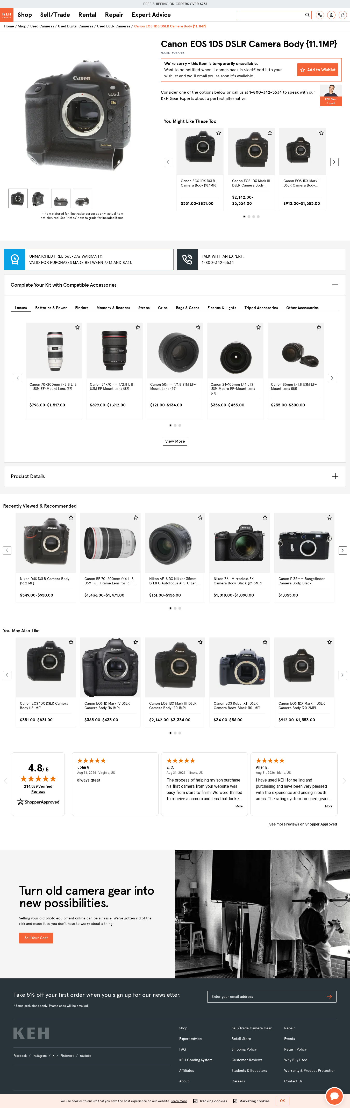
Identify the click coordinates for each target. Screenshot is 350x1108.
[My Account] (331, 15)
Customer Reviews (247, 1060)
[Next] (334, 162)
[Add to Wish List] (218, 133)
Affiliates (186, 1070)
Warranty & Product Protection (309, 1070)
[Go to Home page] (6, 15)
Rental (87, 15)
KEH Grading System (195, 1060)
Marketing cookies (254, 1101)
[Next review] (344, 780)
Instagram (40, 1056)
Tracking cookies (213, 1101)
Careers (238, 1081)
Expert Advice (151, 15)
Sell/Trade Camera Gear (252, 1028)
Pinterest (67, 1056)
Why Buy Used (295, 1060)
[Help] (320, 15)
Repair (114, 15)
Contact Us (293, 1081)
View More (175, 441)
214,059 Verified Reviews (39, 789)
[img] (38, 778)
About (184, 1081)
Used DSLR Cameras (113, 26)
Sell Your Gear (36, 938)
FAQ (182, 1049)
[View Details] (200, 160)
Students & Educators (249, 1070)
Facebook (20, 1056)
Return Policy (295, 1049)
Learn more (179, 1101)
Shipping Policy (244, 1049)
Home (9, 26)
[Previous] (168, 162)
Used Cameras (42, 26)
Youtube (85, 1056)
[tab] (21, 307)
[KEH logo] (31, 1033)
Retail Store (241, 1039)
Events (289, 1039)
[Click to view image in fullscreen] (82, 112)
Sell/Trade (55, 15)
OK (282, 1101)
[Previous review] (5, 780)
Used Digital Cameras (75, 26)
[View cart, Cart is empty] (343, 15)
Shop (25, 15)
